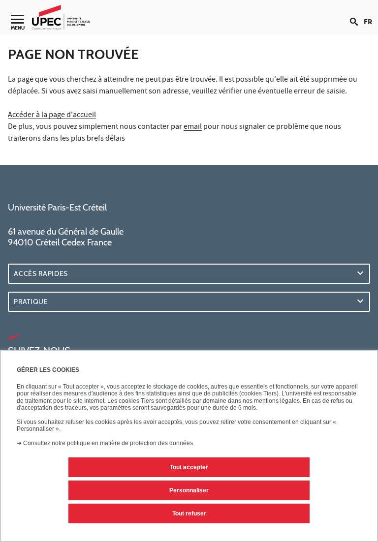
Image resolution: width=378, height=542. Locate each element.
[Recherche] (357, 14)
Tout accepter (189, 467)
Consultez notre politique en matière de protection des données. (108, 443)
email (193, 127)
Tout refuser (189, 513)
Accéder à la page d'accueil (52, 115)
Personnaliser (189, 490)
